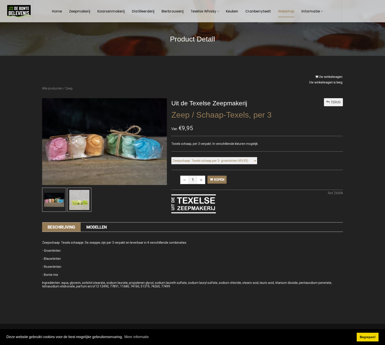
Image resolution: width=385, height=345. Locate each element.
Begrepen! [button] (368, 337)
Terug (336, 102)
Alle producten (52, 88)
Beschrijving (61, 227)
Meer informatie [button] (136, 337)
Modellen (96, 227)
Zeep (69, 88)
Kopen (219, 179)
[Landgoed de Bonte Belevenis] (19, 11)
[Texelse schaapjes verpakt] (54, 200)
